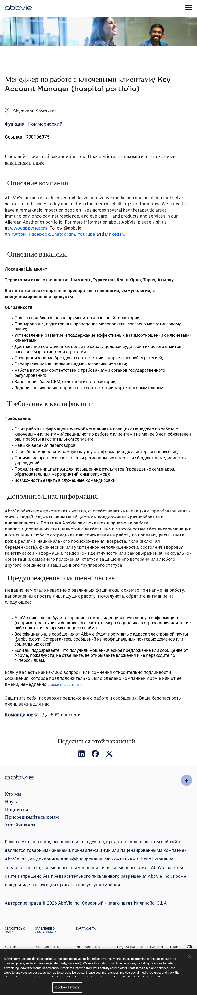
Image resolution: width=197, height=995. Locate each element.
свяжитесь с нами (65, 684)
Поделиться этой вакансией (96, 741)
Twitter (19, 233)
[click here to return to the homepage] (18, 8)
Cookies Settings (67, 987)
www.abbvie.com (28, 227)
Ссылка (13, 137)
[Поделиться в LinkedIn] (82, 754)
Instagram (63, 233)
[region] (98, 972)
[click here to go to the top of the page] (186, 780)
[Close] (189, 956)
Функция (15, 124)
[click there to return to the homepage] (98, 778)
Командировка (22, 715)
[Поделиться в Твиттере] (109, 754)
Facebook (39, 233)
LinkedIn (114, 233)
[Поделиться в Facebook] (96, 754)
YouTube (86, 233)
